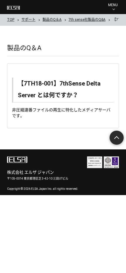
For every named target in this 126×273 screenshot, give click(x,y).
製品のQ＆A (52, 20)
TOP (10, 20)
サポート (28, 20)
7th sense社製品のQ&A (87, 20)
